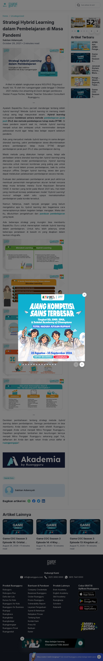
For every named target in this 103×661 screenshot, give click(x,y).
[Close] (84, 295)
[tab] (20, 364)
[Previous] (76, 364)
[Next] (82, 364)
